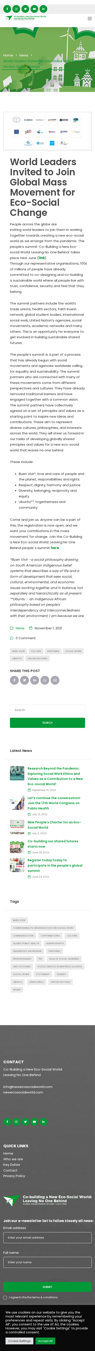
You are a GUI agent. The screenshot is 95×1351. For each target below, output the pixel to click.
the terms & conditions (42, 1297)
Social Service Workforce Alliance (60, 966)
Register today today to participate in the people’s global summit (55, 865)
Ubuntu (17, 658)
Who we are (13, 1159)
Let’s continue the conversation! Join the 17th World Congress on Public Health (54, 803)
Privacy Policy (14, 1175)
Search (47, 723)
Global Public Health (26, 943)
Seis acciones (21, 966)
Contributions (50, 935)
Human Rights (55, 943)
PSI (40, 958)
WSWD (17, 989)
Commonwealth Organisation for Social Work (43, 928)
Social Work (73, 651)
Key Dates (11, 1164)
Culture (36, 651)
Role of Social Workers (64, 958)
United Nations (37, 658)
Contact (10, 1170)
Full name (11, 1252)
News (23, 55)
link (42, 258)
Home (8, 55)
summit (61, 974)
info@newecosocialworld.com (28, 1086)
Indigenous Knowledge (27, 951)
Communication (23, 935)
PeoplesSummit (22, 958)
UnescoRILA (36, 982)
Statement (43, 974)
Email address (14, 1228)
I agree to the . (33, 1297)
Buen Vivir (18, 651)
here (55, 548)
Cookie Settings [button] (19, 1341)
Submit (47, 1287)
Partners (53, 651)
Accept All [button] (45, 1341)
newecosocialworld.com (23, 1092)
